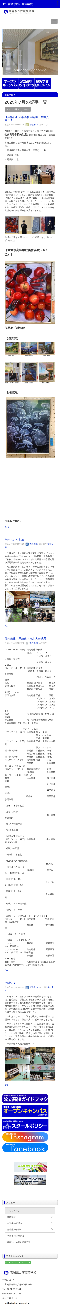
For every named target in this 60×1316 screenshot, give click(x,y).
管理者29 (33, 642)
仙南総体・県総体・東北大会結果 (25, 638)
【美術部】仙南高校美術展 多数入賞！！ (27, 118)
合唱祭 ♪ (10, 983)
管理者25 (33, 543)
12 (8, 527)
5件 (25, 109)
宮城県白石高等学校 (20, 4)
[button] (6, 52)
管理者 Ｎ (33, 124)
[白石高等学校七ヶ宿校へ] (30, 1166)
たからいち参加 (14, 539)
